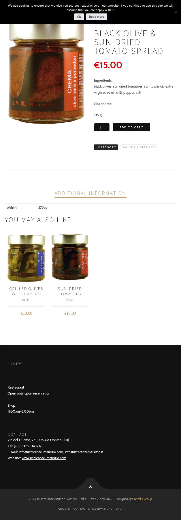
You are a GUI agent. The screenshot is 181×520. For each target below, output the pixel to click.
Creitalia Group (142, 499)
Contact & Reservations (92, 508)
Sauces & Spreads (138, 147)
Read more (96, 16)
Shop (119, 508)
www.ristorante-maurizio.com (44, 458)
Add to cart (131, 127)
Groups (64, 508)
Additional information (90, 193)
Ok (79, 16)
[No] (175, 12)
